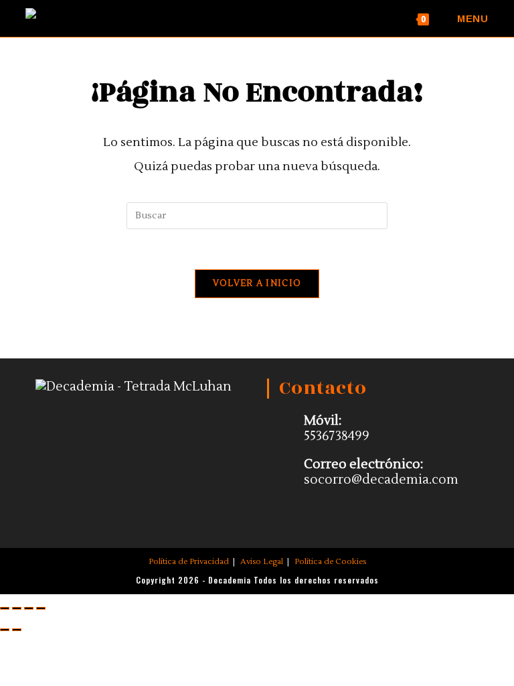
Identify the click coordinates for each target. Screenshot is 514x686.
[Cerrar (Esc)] (41, 608)
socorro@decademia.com (381, 480)
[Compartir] (28, 608)
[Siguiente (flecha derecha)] (16, 629)
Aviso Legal (261, 562)
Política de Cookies (330, 562)
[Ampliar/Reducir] (4, 608)
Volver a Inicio (257, 283)
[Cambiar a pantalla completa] (16, 608)
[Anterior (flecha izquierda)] (4, 629)
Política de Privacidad (189, 562)
